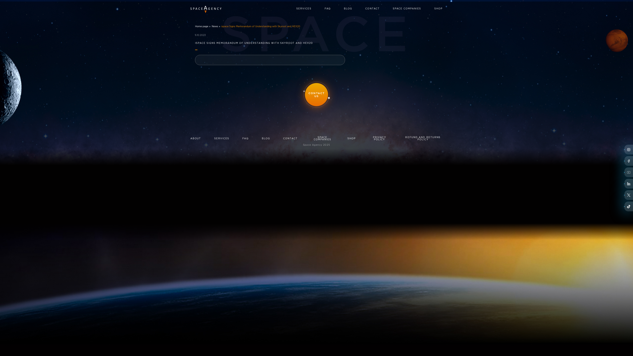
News (215, 27)
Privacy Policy (379, 138)
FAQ (328, 9)
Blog (348, 9)
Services (303, 9)
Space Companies (407, 9)
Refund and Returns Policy (422, 138)
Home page (201, 27)
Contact (372, 9)
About (195, 139)
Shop (438, 9)
